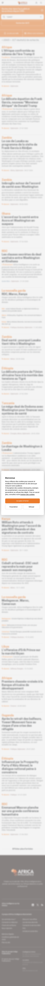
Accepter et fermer (22, 501)
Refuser (31, 507)
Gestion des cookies (27, 494)
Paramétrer (13, 507)
